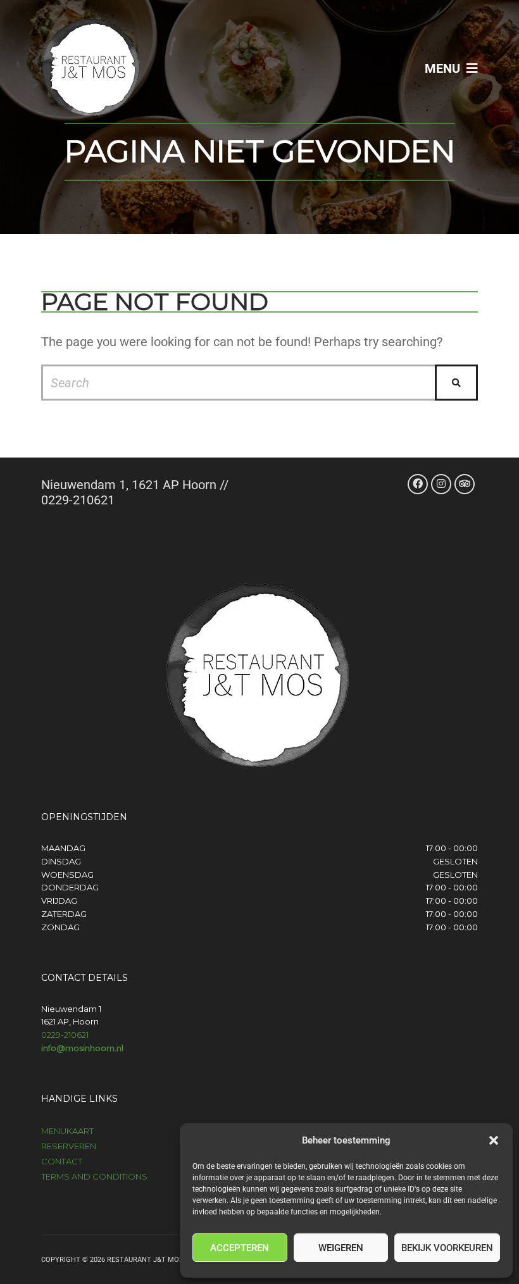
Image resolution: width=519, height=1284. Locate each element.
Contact (61, 1161)
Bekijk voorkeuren (447, 1248)
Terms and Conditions (94, 1176)
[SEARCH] (456, 383)
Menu (444, 68)
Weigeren (340, 1248)
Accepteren (239, 1248)
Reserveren (68, 1146)
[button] (493, 1140)
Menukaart (67, 1131)
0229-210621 (65, 1035)
